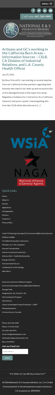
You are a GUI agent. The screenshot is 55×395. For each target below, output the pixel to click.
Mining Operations (9, 308)
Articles (5, 204)
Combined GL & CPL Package (13, 267)
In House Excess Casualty (11, 312)
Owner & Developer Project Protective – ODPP (19, 305)
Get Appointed (7, 211)
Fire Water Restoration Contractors (15, 241)
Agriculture (6, 271)
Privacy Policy (7, 223)
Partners (5, 215)
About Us (5, 200)
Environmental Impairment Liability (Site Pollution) (21, 286)
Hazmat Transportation (10, 248)
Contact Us (6, 219)
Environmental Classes (11, 264)
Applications (6, 207)
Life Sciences (7, 301)
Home (4, 196)
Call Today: (36, 16)
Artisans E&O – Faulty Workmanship (16, 256)
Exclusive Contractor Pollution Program (17, 282)
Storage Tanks (7, 289)
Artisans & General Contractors (14, 252)
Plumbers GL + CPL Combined (13, 245)
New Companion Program (12, 297)
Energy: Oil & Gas (8, 260)
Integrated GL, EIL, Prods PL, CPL (14, 293)
